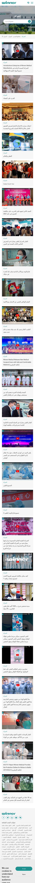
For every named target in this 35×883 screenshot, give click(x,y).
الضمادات (20, 830)
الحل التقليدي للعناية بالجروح (23, 825)
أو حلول (14, 830)
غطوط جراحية (10, 842)
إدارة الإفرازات (10, 846)
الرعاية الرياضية (19, 858)
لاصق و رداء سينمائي (12, 839)
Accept (24, 868)
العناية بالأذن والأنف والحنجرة (16, 844)
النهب (3, 839)
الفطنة (14, 837)
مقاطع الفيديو (16, 36)
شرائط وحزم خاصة (21, 849)
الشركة (24, 36)
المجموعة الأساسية (8, 858)
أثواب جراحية (13, 828)
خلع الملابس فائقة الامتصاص (23, 842)
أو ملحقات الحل (22, 854)
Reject (24, 874)
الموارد (10, 36)
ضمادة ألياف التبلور (12, 854)
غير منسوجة (6, 856)
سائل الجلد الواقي (22, 828)
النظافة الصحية (7, 837)
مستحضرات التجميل (17, 851)
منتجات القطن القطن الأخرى (18, 856)
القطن (17, 846)
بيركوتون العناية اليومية (9, 849)
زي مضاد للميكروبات (19, 835)
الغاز (13, 825)
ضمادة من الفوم (6, 830)
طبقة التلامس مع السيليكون (20, 832)
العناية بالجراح (21, 837)
